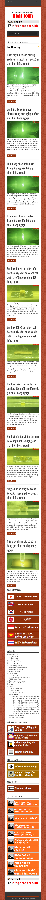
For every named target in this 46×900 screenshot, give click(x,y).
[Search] (37, 1)
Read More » (12, 101)
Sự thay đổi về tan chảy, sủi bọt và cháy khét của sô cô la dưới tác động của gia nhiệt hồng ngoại (22, 334)
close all (15, 654)
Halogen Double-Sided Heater (18, 668)
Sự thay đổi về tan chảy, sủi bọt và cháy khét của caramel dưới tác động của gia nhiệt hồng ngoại (22, 275)
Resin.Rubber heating (17, 715)
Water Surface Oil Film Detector (19, 683)
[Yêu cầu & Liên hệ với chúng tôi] (23, 28)
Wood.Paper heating (17, 692)
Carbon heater (13, 673)
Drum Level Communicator (17, 681)
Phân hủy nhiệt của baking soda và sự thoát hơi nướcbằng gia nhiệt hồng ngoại (23, 59)
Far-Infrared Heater (15, 671)
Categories (11, 651)
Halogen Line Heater (15, 664)
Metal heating (15, 690)
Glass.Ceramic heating (18, 717)
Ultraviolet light (13, 675)
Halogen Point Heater (15, 662)
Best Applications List (15, 685)
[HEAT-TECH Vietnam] (23, 16)
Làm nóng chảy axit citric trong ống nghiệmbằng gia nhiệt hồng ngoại (21, 220)
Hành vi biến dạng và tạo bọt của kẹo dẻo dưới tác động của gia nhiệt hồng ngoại (23, 388)
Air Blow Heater (14, 656)
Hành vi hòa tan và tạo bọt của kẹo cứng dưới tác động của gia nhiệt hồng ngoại (23, 440)
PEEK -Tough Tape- (15, 679)
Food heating (15, 694)
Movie (16, 42)
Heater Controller (14, 660)
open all (9, 654)
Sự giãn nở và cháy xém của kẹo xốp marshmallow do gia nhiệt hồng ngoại (22, 493)
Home (11, 42)
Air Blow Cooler (13, 658)
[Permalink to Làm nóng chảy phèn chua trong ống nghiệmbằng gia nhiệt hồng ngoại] (23, 192)
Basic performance (16, 689)
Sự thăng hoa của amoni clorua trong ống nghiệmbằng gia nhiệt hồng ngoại (23, 113)
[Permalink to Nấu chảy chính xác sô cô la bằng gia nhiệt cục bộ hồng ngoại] (23, 570)
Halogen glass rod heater (16, 669)
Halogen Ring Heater (15, 666)
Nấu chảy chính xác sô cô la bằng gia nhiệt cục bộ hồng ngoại (21, 545)
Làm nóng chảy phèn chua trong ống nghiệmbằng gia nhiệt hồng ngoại (21, 168)
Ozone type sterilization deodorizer (19, 677)
